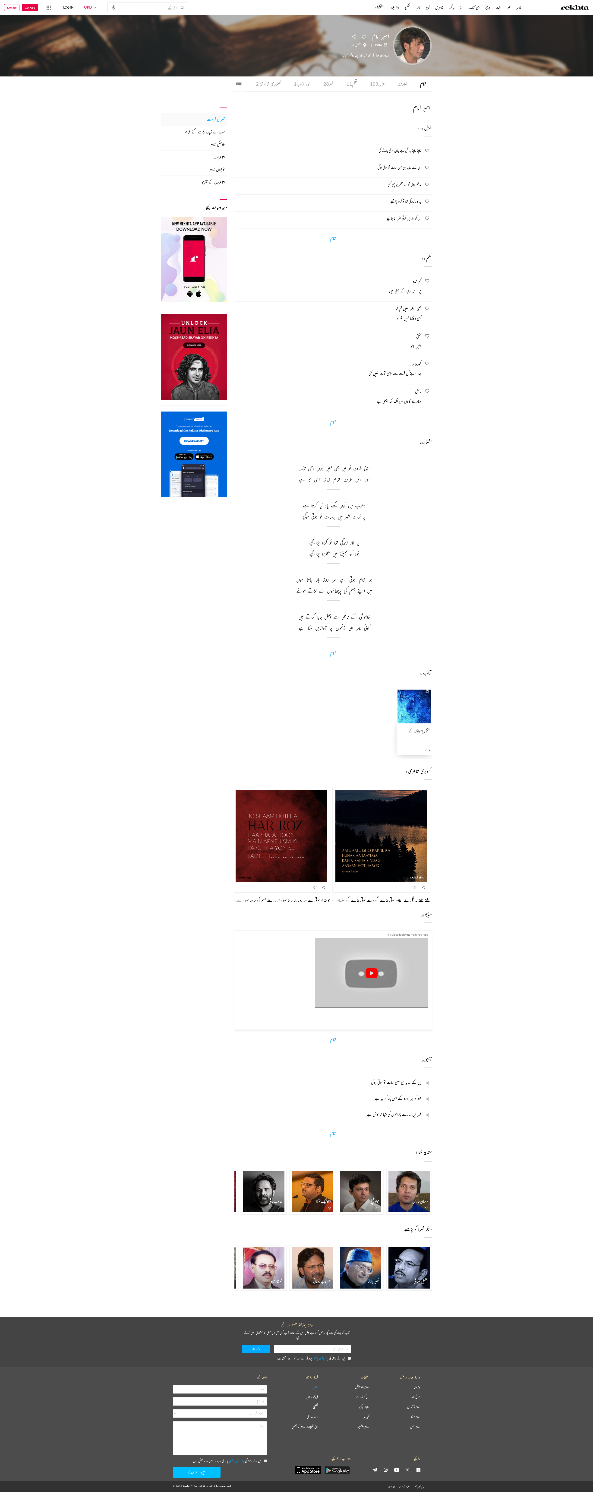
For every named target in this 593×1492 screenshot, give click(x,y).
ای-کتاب (302, 84)
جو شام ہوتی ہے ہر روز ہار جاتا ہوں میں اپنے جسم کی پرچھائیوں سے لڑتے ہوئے (274, 900)
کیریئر (366, 1417)
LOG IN (68, 7)
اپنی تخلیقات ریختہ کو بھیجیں (304, 1427)
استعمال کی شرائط (404, 1486)
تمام (423, 84)
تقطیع (407, 7)
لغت (498, 7)
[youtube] (396, 1469)
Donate (11, 7)
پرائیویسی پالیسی (320, 1358)
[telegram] (375, 1469)
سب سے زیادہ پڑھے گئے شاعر (204, 132)
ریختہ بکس (415, 1427)
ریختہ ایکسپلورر (362, 1427)
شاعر (519, 7)
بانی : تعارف (362, 1397)
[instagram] (385, 1469)
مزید (367, 7)
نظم (352, 84)
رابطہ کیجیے (364, 1407)
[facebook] (418, 1469)
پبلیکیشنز (379, 7)
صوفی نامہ (415, 1397)
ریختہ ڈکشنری (413, 1407)
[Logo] (574, 8)
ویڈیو (487, 7)
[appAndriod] (337, 1470)
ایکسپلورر (394, 7)
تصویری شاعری (268, 84)
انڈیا (352, 45)
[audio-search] (113, 7)
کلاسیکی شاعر (217, 144)
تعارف (402, 84)
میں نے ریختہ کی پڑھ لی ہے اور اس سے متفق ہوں (311, 1358)
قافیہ (418, 7)
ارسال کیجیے (192, 1472)
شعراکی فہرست (216, 119)
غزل (377, 84)
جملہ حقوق (391, 1486)
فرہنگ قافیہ (312, 1397)
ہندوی (416, 1387)
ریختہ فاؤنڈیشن (362, 1387)
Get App (30, 7)
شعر (328, 84)
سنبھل (358, 45)
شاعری (439, 7)
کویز (428, 7)
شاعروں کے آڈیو (213, 182)
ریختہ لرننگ (414, 1417)
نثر (461, 7)
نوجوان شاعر (217, 169)
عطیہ (315, 1387)
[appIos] (308, 1470)
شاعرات (219, 157)
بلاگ (451, 7)
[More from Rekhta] (48, 7)
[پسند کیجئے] (364, 36)
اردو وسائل (312, 1417)
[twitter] (407, 1469)
